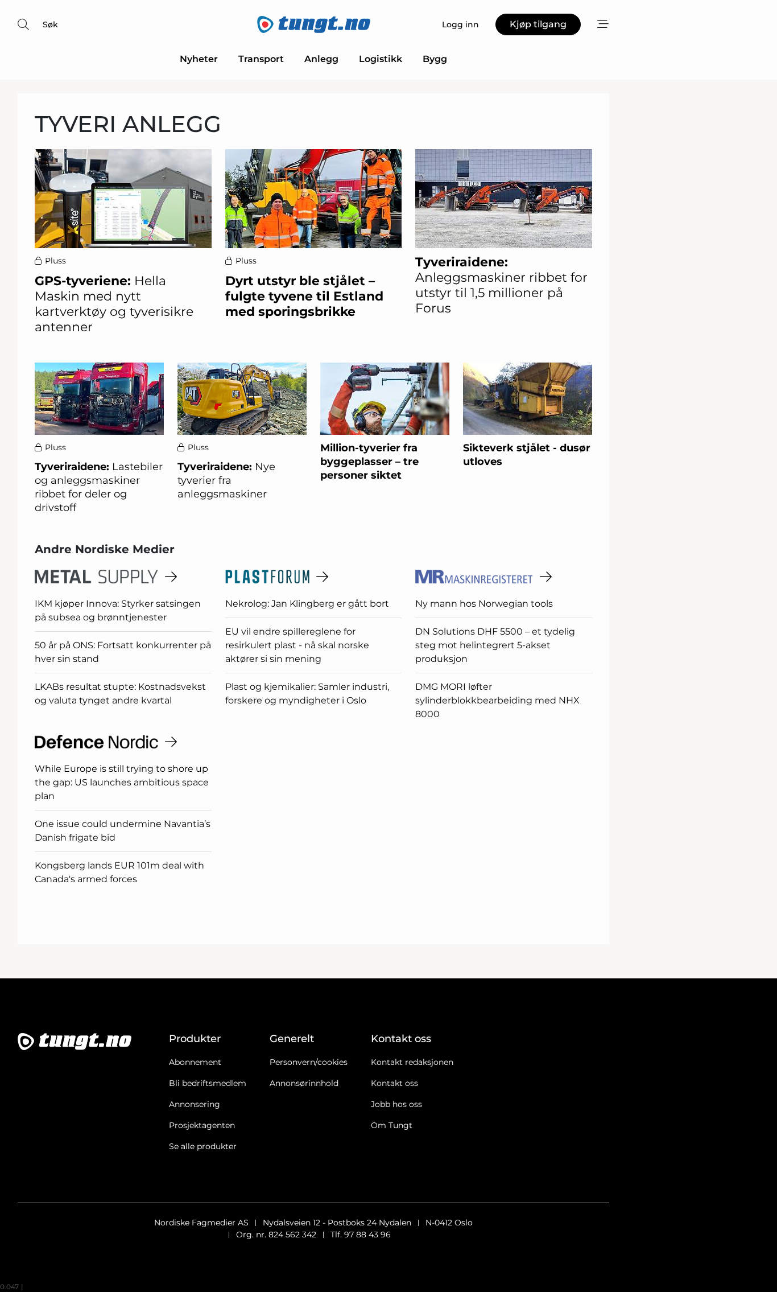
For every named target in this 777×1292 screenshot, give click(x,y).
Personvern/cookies (309, 1062)
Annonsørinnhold (304, 1083)
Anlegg (321, 59)
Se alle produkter (203, 1146)
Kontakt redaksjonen (412, 1062)
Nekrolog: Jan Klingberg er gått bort (307, 603)
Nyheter (199, 59)
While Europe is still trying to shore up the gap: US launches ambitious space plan (122, 782)
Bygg (435, 59)
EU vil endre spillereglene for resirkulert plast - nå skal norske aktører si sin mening (297, 645)
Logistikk (380, 59)
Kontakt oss (394, 1083)
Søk (50, 24)
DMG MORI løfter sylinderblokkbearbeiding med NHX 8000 (497, 700)
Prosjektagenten (202, 1125)
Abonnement (195, 1062)
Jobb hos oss (396, 1104)
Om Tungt (391, 1125)
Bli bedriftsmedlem (207, 1083)
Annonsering (194, 1104)
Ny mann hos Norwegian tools (484, 603)
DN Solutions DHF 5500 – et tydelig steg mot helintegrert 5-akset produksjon (495, 645)
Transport (261, 59)
